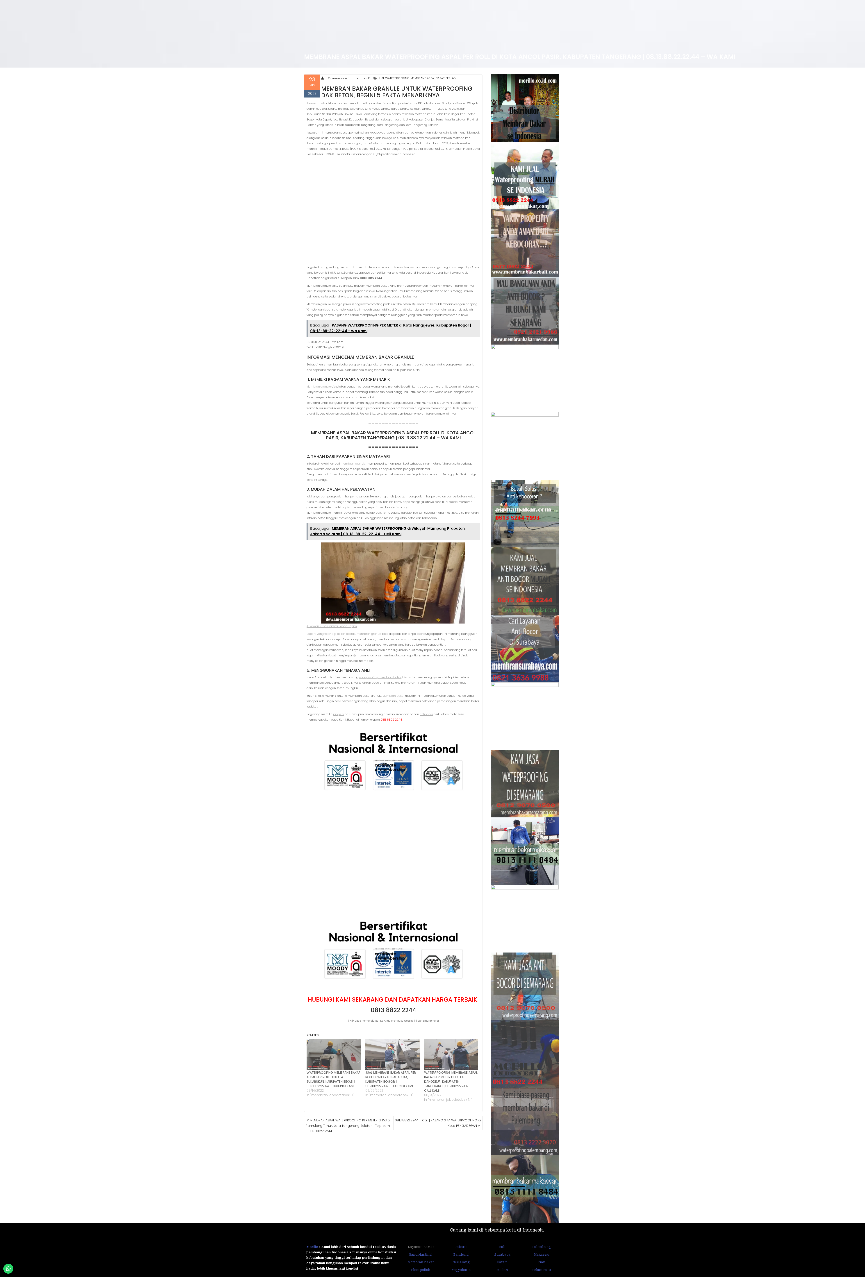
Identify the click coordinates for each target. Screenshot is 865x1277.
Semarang (461, 1262)
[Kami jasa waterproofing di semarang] (525, 783)
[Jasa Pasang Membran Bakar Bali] (525, 243)
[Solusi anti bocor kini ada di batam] (525, 919)
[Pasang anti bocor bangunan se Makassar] (525, 851)
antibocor (426, 714)
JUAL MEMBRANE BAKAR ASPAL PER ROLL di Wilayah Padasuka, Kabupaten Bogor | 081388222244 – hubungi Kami (390, 1079)
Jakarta (461, 1247)
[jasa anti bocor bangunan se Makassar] (525, 1189)
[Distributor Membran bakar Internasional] (525, 108)
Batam (502, 1262)
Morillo (312, 1247)
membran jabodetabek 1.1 (351, 78)
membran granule (353, 463)
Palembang (541, 1247)
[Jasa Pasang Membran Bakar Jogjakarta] (525, 716)
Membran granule (319, 386)
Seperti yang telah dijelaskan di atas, (332, 634)
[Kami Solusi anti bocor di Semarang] (525, 986)
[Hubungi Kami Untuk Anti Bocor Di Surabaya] (525, 378)
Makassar (542, 1254)
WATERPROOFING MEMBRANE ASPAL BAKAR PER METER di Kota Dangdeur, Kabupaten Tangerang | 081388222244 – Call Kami (451, 1081)
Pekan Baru (541, 1270)
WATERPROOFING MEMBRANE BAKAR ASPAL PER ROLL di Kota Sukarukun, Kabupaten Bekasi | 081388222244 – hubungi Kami (333, 1079)
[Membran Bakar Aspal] (525, 175)
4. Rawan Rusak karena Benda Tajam (332, 626)
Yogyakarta (461, 1270)
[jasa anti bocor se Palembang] (525, 1121)
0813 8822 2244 (393, 1010)
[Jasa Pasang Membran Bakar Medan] (525, 311)
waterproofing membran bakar (380, 677)
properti (338, 714)
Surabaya (502, 1254)
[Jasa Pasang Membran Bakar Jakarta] (525, 446)
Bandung (461, 1254)
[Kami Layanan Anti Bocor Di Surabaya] (525, 648)
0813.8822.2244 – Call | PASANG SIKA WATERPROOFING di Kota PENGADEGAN (438, 1123)
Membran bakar (393, 696)
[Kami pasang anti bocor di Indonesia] (525, 1054)
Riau (541, 1262)
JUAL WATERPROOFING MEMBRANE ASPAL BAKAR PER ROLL (418, 78)
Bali (502, 1247)
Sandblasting (421, 1254)
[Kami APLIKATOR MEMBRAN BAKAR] (525, 581)
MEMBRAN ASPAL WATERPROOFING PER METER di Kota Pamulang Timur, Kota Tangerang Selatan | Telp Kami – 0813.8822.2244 (348, 1125)
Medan (502, 1270)
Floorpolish (420, 1270)
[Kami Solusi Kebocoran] (525, 513)
